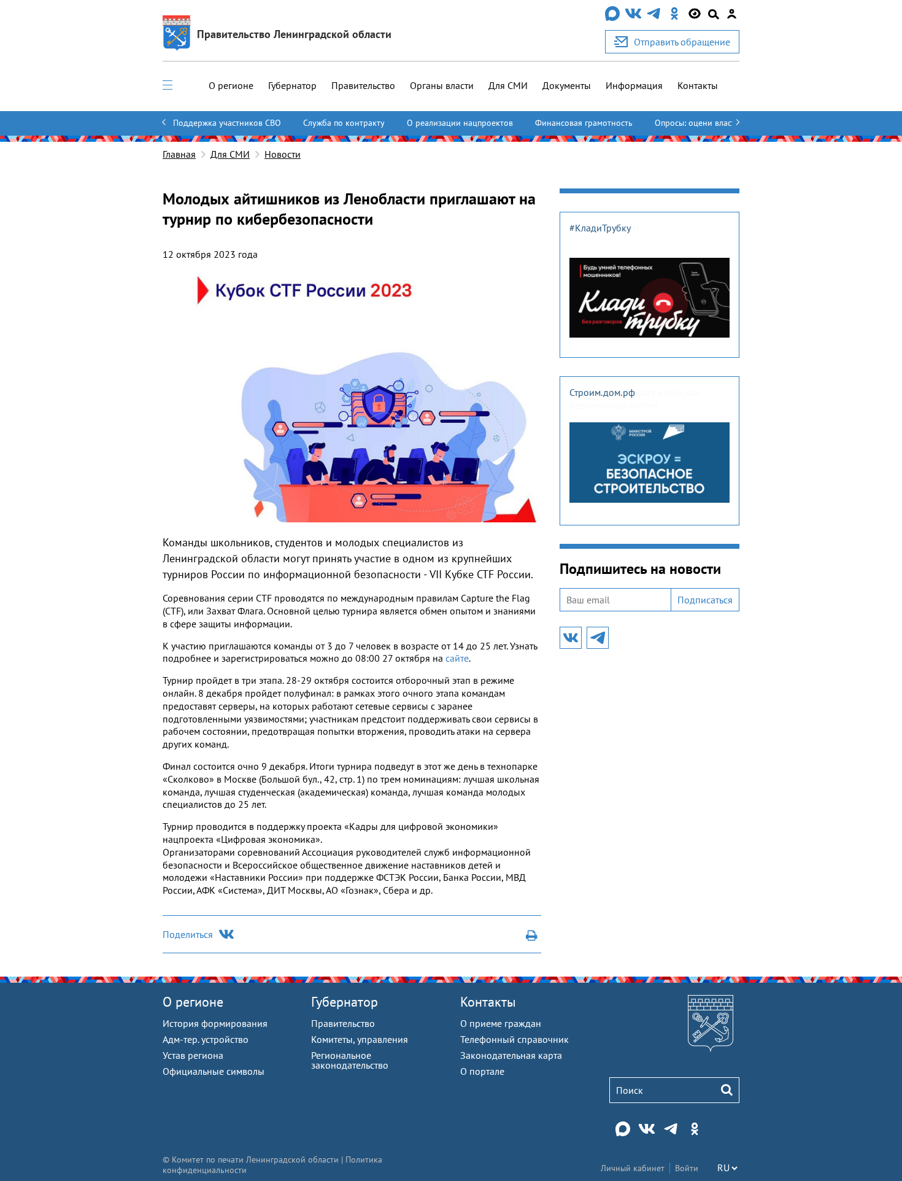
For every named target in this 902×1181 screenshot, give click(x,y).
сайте (457, 658)
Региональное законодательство (349, 1060)
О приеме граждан (500, 1023)
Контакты (697, 85)
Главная (179, 154)
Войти (686, 1168)
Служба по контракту (344, 122)
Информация (634, 85)
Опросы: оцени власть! (698, 122)
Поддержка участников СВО (227, 122)
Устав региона (193, 1055)
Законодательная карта (511, 1055)
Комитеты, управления (359, 1039)
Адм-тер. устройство (206, 1039)
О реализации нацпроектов (460, 122)
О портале (482, 1071)
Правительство (363, 85)
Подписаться (705, 600)
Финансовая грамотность (584, 122)
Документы (566, 85)
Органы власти (442, 85)
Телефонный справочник (514, 1039)
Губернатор (292, 85)
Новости (282, 154)
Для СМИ (508, 85)
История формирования (215, 1023)
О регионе (231, 85)
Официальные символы (213, 1071)
